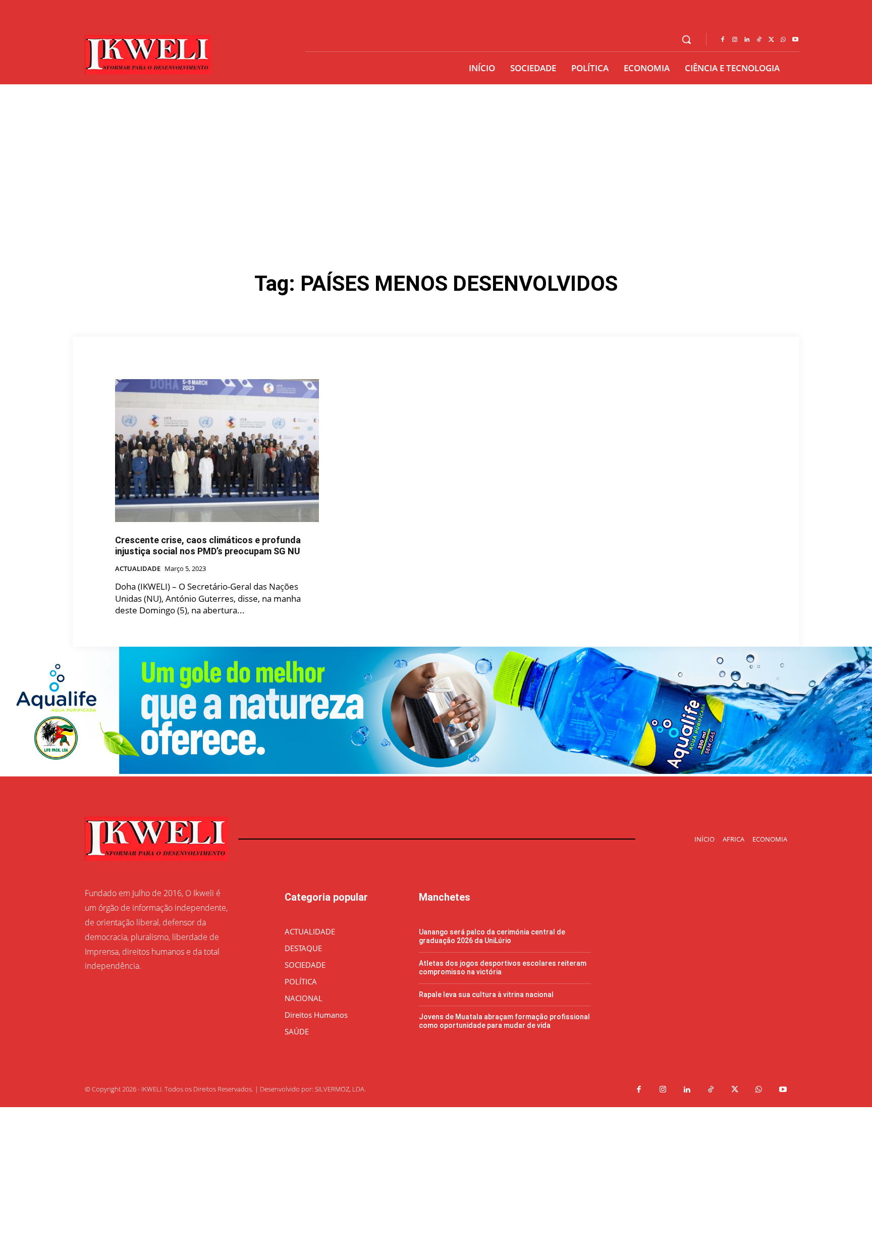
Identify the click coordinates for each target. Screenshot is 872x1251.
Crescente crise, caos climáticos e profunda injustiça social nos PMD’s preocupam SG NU (208, 545)
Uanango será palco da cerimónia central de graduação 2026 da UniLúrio (492, 936)
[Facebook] (723, 40)
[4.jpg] (436, 771)
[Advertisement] (436, 160)
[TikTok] (759, 40)
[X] (771, 40)
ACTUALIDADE (137, 569)
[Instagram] (735, 40)
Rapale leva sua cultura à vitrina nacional (486, 995)
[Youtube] (795, 40)
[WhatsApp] (783, 40)
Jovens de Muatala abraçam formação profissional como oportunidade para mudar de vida (504, 1021)
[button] (686, 39)
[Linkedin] (747, 40)
